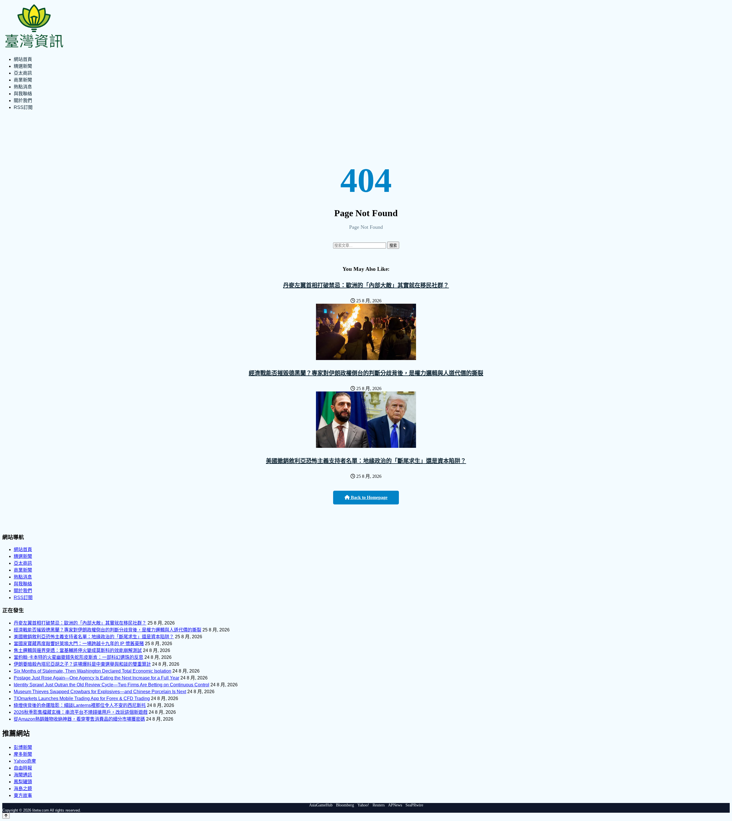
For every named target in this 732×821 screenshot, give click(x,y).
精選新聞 (23, 66)
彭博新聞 (23, 747)
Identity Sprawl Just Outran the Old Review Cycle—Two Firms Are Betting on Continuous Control (111, 684)
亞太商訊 (23, 73)
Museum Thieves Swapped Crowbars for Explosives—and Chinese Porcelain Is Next (100, 691)
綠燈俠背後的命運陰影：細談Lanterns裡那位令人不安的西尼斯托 (80, 705)
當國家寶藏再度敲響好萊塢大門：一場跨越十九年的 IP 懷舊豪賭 (79, 643)
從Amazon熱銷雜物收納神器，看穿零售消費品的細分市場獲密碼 (79, 719)
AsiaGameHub (321, 805)
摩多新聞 (23, 754)
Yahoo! (363, 805)
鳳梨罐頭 (23, 781)
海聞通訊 (23, 774)
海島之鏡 (23, 788)
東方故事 (23, 795)
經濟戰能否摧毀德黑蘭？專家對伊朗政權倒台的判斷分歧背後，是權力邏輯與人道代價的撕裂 (366, 373)
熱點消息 (23, 86)
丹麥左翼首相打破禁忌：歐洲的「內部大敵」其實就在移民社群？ (366, 285)
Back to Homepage (368, 497)
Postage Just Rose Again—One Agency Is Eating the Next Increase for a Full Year (96, 677)
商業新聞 (23, 79)
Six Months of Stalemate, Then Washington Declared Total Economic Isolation (92, 671)
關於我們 (23, 100)
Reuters (379, 805)
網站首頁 (23, 59)
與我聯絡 (23, 93)
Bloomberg (345, 805)
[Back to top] (6, 816)
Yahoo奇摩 (25, 761)
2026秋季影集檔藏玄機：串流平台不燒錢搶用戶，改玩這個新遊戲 (81, 712)
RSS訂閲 (23, 107)
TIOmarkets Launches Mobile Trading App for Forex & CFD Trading (82, 698)
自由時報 (23, 768)
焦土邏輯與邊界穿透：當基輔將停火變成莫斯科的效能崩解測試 (78, 650)
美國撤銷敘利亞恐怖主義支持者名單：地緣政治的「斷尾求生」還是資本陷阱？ (366, 461)
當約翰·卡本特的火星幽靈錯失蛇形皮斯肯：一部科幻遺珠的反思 (78, 657)
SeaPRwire (414, 805)
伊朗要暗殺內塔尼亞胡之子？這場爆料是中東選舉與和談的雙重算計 (82, 664)
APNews (395, 805)
